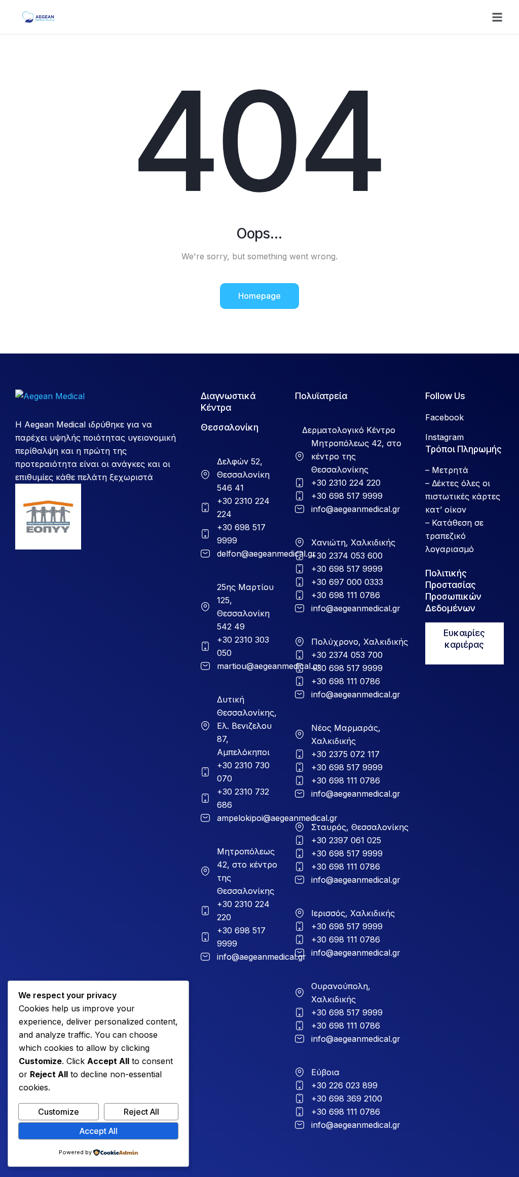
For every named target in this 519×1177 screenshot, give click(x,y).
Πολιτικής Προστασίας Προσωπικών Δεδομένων (453, 590)
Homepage (259, 296)
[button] (497, 17)
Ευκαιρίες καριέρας (464, 638)
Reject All (141, 1112)
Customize (58, 1112)
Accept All (99, 1131)
